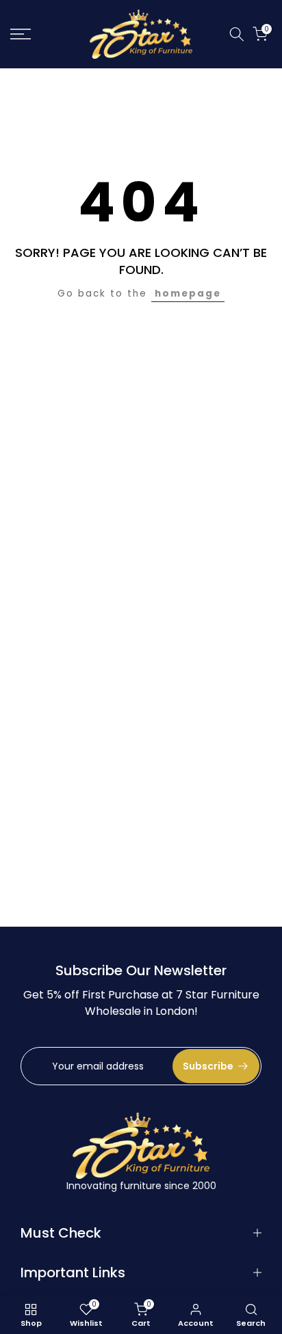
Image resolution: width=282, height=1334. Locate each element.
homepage (188, 293)
